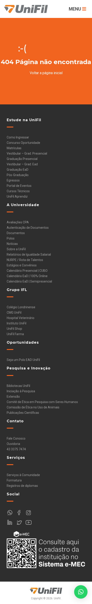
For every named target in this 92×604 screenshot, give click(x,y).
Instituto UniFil (16, 323)
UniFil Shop (14, 328)
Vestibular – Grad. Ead (22, 164)
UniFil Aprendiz (17, 196)
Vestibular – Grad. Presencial (27, 153)
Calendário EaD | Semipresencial (29, 281)
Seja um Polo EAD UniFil (23, 360)
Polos (11, 238)
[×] (81, 592)
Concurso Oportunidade (23, 143)
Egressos (13, 180)
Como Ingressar (18, 137)
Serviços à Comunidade (23, 475)
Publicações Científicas (23, 412)
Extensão (13, 396)
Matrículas (14, 148)
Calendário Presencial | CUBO (27, 270)
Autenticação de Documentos (28, 227)
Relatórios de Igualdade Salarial (29, 254)
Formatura (14, 480)
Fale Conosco (16, 438)
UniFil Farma (15, 334)
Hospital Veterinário (20, 318)
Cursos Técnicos (18, 191)
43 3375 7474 (16, 449)
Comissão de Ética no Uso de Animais (33, 407)
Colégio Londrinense (21, 307)
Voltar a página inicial (46, 73)
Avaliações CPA (18, 222)
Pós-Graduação (18, 175)
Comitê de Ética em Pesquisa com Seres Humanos (42, 402)
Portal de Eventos (19, 186)
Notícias (12, 244)
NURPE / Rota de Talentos (25, 260)
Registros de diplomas (22, 486)
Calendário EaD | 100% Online (27, 276)
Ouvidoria (13, 444)
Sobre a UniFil (16, 249)
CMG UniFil (14, 312)
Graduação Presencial (22, 159)
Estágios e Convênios (22, 265)
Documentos (16, 233)
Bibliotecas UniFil (18, 386)
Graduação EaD (17, 169)
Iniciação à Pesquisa (21, 391)
